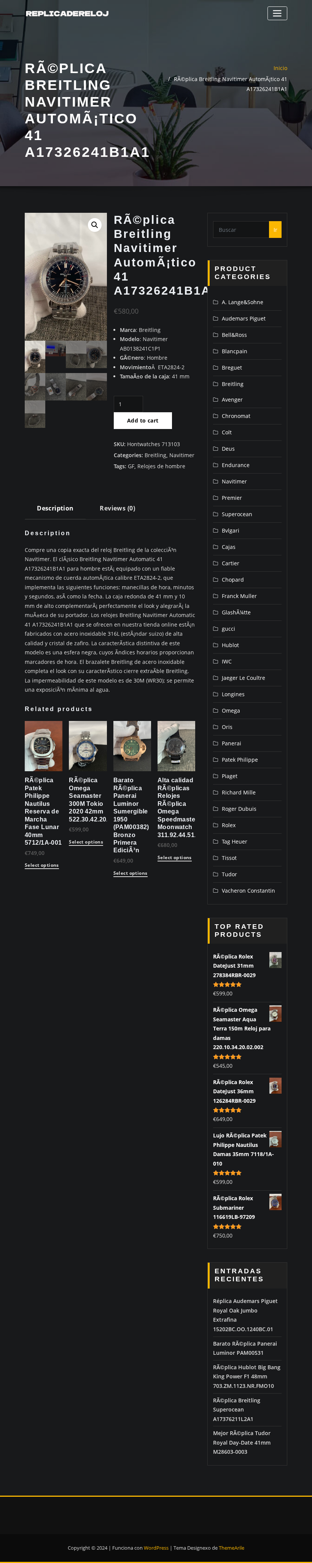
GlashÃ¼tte (236, 612)
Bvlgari (230, 530)
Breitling (155, 455)
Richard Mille (239, 792)
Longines (233, 694)
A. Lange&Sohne (242, 302)
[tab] (55, 511)
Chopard (233, 579)
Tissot (229, 857)
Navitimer (181, 455)
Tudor (229, 874)
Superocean (237, 514)
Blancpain (234, 351)
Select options (42, 865)
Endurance (236, 465)
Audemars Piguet (244, 318)
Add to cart (143, 420)
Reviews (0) (117, 508)
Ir (275, 229)
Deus (228, 448)
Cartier (230, 563)
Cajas (229, 546)
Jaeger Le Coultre (243, 677)
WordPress (156, 1547)
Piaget (229, 776)
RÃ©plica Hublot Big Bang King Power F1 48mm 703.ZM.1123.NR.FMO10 (246, 1376)
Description (55, 508)
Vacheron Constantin (248, 890)
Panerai (231, 743)
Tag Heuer (234, 841)
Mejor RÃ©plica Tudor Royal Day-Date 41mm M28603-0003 (242, 1442)
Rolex (229, 825)
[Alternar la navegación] (277, 13)
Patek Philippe (240, 759)
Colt (227, 432)
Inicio (280, 68)
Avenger (232, 399)
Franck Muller (239, 596)
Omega (231, 710)
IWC (227, 661)
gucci (228, 628)
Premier (232, 497)
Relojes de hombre (161, 466)
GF (131, 466)
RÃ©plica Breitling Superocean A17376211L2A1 (236, 1410)
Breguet (232, 367)
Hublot (230, 645)
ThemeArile (231, 1547)
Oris (227, 726)
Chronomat (236, 415)
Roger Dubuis (239, 808)
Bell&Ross (234, 334)
